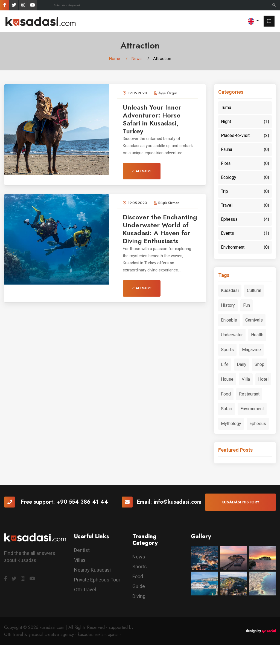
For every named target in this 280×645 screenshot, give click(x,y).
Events (245, 233)
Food (226, 394)
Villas (80, 560)
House (227, 379)
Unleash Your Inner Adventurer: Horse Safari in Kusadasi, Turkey (152, 119)
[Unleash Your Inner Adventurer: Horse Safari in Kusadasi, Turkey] (56, 129)
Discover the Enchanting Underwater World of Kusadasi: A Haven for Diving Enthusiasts (160, 228)
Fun (246, 305)
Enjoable (229, 320)
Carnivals (254, 320)
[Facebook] (4, 5)
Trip (245, 191)
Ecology (245, 177)
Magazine (251, 349)
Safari (226, 408)
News (137, 58)
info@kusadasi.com (178, 502)
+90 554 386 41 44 (82, 502)
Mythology (231, 423)
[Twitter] (13, 5)
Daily (241, 364)
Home (114, 58)
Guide (138, 586)
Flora (245, 163)
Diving (138, 596)
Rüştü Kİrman (168, 202)
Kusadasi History (240, 502)
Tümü (226, 107)
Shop (259, 364)
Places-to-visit (245, 135)
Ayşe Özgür (167, 93)
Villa (246, 379)
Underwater (232, 334)
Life (225, 364)
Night (245, 121)
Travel (245, 205)
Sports (227, 349)
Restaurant (249, 394)
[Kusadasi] (40, 21)
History (228, 305)
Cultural (254, 290)
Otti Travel (85, 589)
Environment (245, 247)
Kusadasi (230, 290)
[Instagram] (23, 5)
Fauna (245, 149)
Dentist (82, 550)
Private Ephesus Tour (97, 580)
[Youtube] (32, 5)
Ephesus (245, 219)
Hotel (263, 379)
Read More (142, 171)
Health (257, 334)
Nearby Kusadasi (92, 570)
